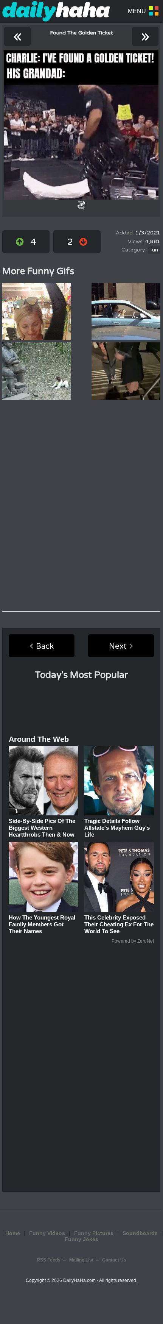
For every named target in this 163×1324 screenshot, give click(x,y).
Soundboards (140, 1233)
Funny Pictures (93, 1233)
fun (154, 250)
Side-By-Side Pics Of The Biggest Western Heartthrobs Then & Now (42, 828)
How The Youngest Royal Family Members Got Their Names (42, 924)
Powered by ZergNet (133, 941)
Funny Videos (47, 1233)
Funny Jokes (81, 1239)
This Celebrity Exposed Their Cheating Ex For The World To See (119, 924)
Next (118, 646)
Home (12, 1233)
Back (45, 646)
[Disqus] (81, 505)
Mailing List (81, 1260)
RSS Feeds (49, 1260)
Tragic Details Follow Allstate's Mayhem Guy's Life (117, 828)
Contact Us (114, 1260)
